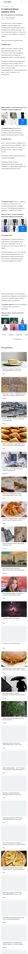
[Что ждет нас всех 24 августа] (14, 638)
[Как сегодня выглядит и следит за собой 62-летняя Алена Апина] (14, 588)
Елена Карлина (10, 17)
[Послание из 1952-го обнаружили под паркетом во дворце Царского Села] (14, 388)
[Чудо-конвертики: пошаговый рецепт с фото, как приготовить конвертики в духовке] (14, 438)
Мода (12, 6)
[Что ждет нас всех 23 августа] (14, 613)
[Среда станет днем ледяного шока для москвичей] (14, 713)
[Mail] (5, 2)
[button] (5, 115)
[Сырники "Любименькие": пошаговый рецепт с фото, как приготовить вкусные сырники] (14, 513)
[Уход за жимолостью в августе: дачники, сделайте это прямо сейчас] (14, 837)
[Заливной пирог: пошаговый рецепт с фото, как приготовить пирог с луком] (14, 663)
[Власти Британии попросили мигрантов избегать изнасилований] (14, 563)
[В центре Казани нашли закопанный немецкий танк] (14, 538)
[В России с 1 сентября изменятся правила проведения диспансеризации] (14, 463)
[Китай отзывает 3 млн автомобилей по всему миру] (14, 413)
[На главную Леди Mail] (8, 2)
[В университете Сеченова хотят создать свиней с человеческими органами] (14, 937)
